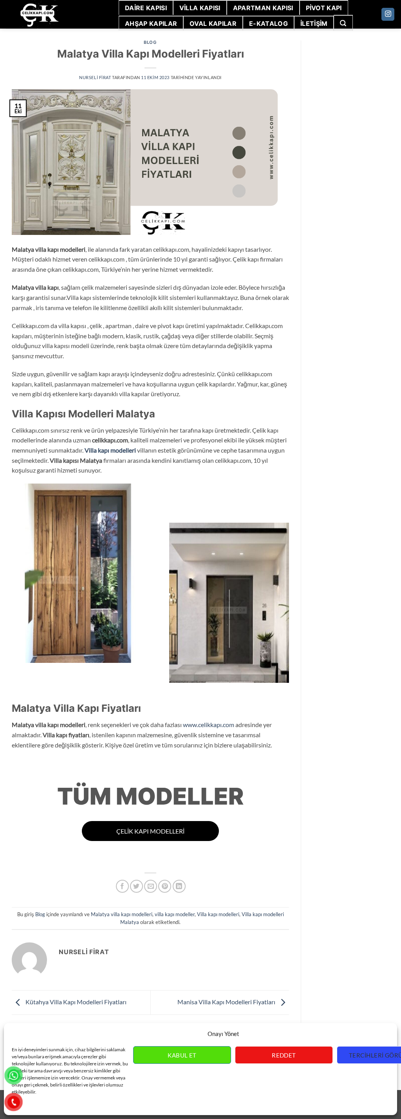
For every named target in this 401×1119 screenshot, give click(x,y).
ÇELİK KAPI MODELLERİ (150, 831)
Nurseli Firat (95, 77)
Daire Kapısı (146, 8)
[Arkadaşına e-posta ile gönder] (150, 886)
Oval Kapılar (213, 23)
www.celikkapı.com (208, 724)
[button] (343, 23)
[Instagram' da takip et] (387, 14)
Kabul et (182, 1055)
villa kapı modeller (175, 914)
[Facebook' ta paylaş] (122, 886)
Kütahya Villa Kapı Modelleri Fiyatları (75, 1001)
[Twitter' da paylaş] (136, 886)
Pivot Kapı (324, 8)
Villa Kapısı (199, 8)
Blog (150, 42)
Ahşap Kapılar (151, 23)
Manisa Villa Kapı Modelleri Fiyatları (226, 1001)
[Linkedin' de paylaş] (179, 886)
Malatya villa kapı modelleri (121, 914)
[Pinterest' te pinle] (164, 886)
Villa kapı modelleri (110, 450)
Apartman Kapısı (263, 8)
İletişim (314, 23)
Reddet (284, 1055)
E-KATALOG (268, 23)
